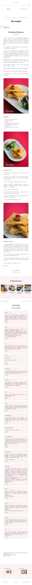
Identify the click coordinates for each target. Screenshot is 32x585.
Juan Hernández (7, 466)
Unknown (6, 312)
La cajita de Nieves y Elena (8, 436)
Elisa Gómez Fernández (8, 415)
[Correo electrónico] (19, 272)
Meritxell (6, 355)
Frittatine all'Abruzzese (16, 32)
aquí (26, 71)
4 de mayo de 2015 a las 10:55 (9, 437)
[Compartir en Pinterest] (17, 272)
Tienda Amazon (14, 17)
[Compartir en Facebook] (12, 272)
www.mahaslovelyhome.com (9, 427)
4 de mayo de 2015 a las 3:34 (9, 428)
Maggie (6, 403)
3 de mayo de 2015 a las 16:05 (9, 369)
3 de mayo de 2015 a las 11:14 (9, 344)
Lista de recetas (8, 17)
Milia (5, 529)
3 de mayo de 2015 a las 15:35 (9, 356)
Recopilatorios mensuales (22, 17)
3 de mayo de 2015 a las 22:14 (9, 416)
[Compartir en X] (15, 272)
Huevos (14, 270)
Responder (6, 322)
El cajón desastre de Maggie (21, 38)
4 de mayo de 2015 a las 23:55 (9, 518)
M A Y (5, 343)
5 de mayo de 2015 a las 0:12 (9, 530)
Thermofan (16, 21)
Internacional (17, 270)
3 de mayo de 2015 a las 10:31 (9, 313)
